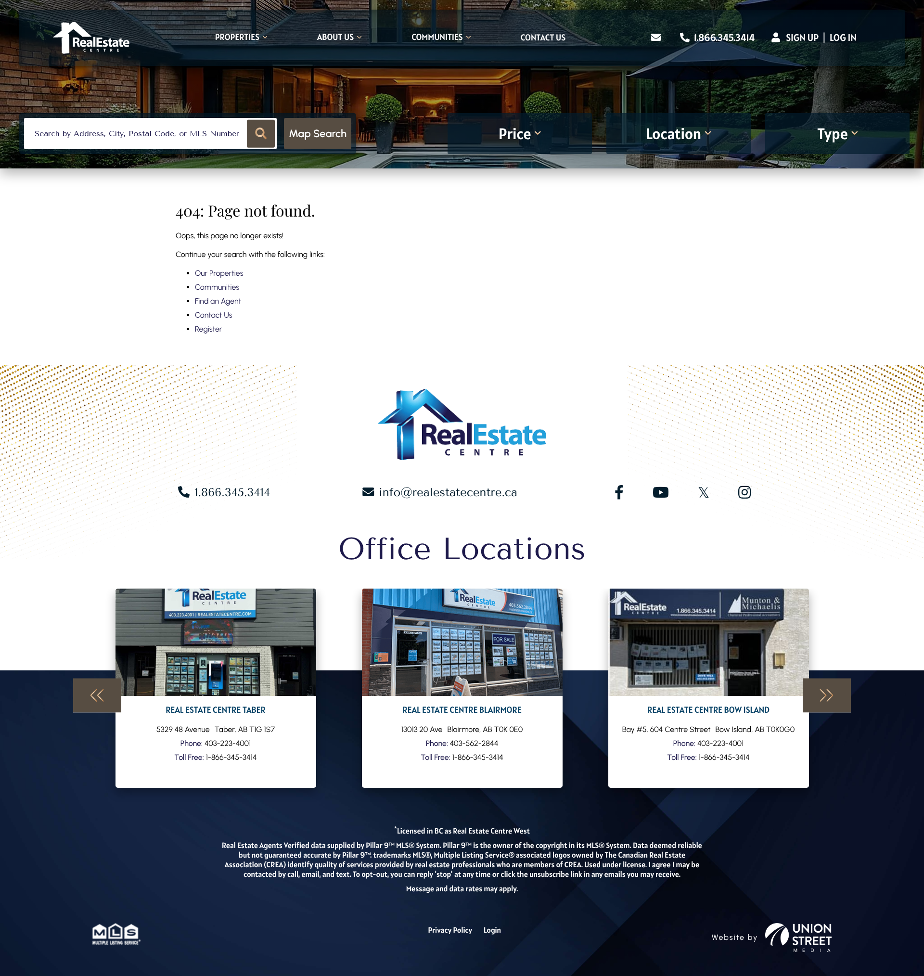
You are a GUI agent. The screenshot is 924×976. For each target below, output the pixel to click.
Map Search (317, 133)
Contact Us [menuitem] (543, 38)
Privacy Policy (450, 930)
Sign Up (802, 37)
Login (492, 930)
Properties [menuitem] (237, 38)
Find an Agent (218, 301)
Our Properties (219, 273)
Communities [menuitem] (437, 38)
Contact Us (213, 315)
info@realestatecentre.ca (448, 492)
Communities (217, 287)
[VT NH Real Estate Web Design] (798, 937)
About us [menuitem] (335, 38)
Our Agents (216, 688)
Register (208, 329)
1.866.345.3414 (723, 37)
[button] (261, 133)
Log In (843, 37)
